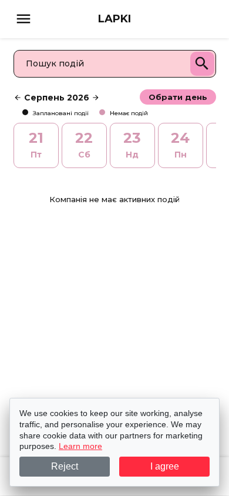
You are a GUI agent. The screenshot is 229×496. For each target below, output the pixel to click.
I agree (164, 466)
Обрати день (178, 97)
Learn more (80, 446)
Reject (64, 466)
